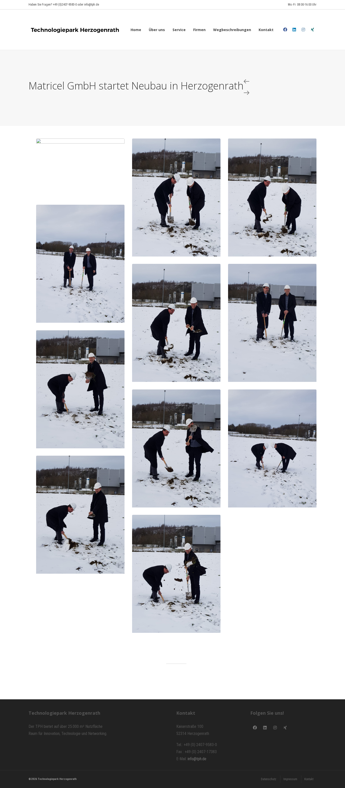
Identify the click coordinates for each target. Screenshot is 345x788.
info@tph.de (197, 758)
